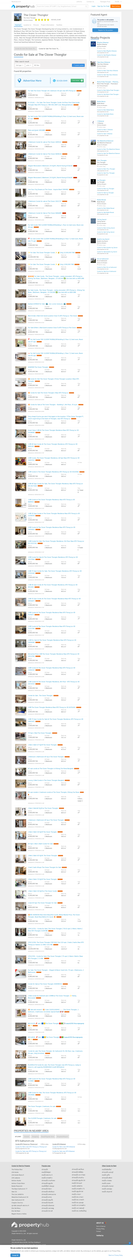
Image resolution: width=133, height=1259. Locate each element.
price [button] (27, 65)
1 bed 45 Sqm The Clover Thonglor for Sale (42, 903)
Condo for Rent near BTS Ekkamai (63, 1146)
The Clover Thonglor (36, 15)
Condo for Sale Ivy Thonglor (105, 193)
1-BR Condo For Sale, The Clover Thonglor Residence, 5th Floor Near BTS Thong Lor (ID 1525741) (56, 542)
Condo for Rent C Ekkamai (105, 129)
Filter (37, 65)
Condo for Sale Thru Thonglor (106, 173)
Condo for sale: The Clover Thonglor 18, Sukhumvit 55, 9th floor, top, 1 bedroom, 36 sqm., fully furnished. (55, 1052)
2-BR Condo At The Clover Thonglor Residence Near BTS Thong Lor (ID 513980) (51, 1079)
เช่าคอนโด (45, 1169)
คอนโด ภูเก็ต (106, 1175)
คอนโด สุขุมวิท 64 (77, 1191)
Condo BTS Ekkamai (59, 1144)
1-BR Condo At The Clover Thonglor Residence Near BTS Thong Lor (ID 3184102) (51, 668)
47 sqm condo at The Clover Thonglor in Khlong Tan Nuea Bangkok (50, 768)
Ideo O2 (14, 1192)
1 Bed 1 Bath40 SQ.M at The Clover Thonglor (43, 808)
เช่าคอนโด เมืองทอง (48, 1205)
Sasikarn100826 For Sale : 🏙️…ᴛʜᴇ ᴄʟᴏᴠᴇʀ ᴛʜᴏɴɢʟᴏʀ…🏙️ (47, 304)
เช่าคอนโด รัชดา (47, 1189)
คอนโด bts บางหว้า (78, 1200)
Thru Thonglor (102, 160)
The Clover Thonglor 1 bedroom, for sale (41, 1106)
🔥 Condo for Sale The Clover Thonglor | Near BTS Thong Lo (48, 392)
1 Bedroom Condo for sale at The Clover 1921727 (44, 201)
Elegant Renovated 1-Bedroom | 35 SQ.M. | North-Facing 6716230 (50, 165)
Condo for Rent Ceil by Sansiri (106, 228)
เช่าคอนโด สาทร (47, 1197)
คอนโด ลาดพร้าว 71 (78, 1189)
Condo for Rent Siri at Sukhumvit (107, 267)
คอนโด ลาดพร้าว (47, 1178)
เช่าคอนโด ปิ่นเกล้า (47, 1203)
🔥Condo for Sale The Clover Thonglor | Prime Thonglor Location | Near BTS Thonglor (53, 380)
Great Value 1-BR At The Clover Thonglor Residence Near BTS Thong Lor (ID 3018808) (53, 431)
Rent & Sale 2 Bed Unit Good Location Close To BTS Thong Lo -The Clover (52, 315)
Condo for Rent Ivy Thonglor (105, 189)
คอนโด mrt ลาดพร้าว (78, 1205)
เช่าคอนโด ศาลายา (108, 1186)
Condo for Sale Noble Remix (105, 114)
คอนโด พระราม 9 (47, 1175)
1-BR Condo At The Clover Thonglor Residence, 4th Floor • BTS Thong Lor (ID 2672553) (53, 682)
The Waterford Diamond (105, 141)
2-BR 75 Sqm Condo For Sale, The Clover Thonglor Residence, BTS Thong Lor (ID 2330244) (55, 572)
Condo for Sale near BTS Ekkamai (63, 1151)
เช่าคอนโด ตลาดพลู (48, 1208)
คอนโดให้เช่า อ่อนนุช (48, 1186)
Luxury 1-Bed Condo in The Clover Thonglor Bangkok (46, 780)
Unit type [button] (19, 65)
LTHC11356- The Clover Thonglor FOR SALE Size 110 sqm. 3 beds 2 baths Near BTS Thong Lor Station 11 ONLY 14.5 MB (56, 943)
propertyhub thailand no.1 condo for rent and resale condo (23, 6)
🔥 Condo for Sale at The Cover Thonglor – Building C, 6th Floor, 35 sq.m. (53, 404)
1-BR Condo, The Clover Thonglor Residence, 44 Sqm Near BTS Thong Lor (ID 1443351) (53, 459)
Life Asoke (15, 1172)
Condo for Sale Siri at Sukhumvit (106, 271)
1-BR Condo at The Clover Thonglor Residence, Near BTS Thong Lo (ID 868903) (51, 500)
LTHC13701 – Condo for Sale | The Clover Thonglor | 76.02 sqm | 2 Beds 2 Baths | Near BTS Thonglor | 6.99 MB (55, 929)
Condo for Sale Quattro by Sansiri (107, 252)
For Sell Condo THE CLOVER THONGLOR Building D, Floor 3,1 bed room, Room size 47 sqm (56, 117)
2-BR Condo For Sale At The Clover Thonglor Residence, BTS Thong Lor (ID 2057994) (53, 558)
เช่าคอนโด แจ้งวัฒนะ (48, 1192)
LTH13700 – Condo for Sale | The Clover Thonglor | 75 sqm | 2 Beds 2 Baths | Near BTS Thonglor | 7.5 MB (55, 957)
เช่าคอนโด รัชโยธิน (77, 1172)
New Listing (116, 6)
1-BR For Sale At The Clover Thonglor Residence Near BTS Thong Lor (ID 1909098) (52, 641)
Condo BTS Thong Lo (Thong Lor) (26, 1144)
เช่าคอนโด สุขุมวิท (47, 1183)
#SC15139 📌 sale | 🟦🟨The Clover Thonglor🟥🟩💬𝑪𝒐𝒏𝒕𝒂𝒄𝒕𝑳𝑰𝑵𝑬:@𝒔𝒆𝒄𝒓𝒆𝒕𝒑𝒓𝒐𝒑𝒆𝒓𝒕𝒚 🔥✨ (56, 1024)
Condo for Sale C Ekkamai (104, 134)
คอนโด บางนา (76, 1194)
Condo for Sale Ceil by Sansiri (105, 232)
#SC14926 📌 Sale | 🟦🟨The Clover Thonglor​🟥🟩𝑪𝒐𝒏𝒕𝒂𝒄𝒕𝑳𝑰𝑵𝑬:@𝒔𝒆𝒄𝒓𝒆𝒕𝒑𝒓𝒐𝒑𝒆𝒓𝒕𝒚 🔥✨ (55, 1038)
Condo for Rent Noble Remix (105, 110)
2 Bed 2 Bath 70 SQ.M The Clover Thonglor (42, 879)
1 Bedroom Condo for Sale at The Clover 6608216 (45, 154)
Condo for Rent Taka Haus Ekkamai (107, 70)
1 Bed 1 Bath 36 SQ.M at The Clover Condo (42, 891)
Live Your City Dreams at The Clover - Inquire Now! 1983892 (48, 189)
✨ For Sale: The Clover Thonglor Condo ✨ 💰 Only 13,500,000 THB (51, 252)
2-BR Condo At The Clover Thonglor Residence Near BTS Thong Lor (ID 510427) (51, 613)
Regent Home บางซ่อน (19, 1214)
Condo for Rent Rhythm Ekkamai (107, 51)
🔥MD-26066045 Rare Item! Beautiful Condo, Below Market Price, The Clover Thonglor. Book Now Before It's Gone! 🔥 (54, 915)
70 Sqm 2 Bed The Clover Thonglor (39, 733)
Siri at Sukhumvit (103, 258)
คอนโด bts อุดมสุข (78, 1202)
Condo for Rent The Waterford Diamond (109, 149)
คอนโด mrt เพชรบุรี (78, 1208)
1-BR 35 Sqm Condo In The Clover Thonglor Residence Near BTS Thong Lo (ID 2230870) (54, 514)
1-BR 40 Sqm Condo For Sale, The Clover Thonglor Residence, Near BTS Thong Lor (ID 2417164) (55, 484)
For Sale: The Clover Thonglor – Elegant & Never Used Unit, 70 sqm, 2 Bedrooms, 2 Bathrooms (56, 971)
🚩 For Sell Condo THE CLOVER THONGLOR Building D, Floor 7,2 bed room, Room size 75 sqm (55, 239)
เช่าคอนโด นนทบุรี (107, 1172)
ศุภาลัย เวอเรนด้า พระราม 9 (20, 1205)
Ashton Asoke (16, 1180)
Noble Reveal (101, 199)
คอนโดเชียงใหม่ (106, 1169)
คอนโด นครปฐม (107, 1189)
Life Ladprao (16, 1178)
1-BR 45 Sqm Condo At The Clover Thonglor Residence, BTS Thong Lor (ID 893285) (52, 585)
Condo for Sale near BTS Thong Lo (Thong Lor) (31, 1151)
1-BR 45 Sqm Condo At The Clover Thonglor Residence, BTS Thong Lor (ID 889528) (52, 445)
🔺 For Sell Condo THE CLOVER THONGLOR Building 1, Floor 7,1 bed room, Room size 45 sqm (55, 354)
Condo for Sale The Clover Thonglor (51, 48)
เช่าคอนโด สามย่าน (78, 1177)
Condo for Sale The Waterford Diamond (108, 153)
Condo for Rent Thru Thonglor (106, 169)
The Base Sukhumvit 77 (19, 1189)
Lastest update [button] (79, 65)
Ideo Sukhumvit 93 (18, 1200)
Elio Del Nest (16, 1211)
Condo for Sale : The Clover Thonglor (40, 695)
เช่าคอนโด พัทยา (107, 1178)
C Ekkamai (100, 121)
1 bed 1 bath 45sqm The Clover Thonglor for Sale (44, 867)
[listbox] (118, 1)
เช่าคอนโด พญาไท (47, 1200)
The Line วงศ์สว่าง (18, 1194)
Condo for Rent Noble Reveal (105, 208)
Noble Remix (101, 101)
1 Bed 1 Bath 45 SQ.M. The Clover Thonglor (42, 855)
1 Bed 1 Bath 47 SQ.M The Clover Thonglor (42, 744)
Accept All (15, 1255)
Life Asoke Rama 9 (18, 1175)
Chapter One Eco (17, 1203)
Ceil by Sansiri (102, 219)
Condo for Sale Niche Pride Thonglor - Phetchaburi (112, 94)
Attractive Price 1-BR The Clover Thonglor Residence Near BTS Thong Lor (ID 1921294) (53, 655)
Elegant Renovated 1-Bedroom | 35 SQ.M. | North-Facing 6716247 (50, 177)
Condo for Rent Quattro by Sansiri (107, 247)
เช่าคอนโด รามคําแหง (48, 1180)
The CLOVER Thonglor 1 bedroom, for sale (42, 1118)
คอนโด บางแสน (107, 1180)
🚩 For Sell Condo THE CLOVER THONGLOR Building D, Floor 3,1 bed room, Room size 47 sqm (55, 340)
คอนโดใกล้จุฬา (46, 1172)
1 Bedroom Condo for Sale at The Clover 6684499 (45, 213)
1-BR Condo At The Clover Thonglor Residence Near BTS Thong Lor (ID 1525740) (51, 627)
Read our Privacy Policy (116, 1255)
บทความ (79, 1)
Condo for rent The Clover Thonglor (27, 48)
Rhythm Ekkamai (102, 42)
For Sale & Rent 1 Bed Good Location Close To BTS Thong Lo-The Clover (52, 327)
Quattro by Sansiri (103, 239)
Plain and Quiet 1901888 (36, 130)
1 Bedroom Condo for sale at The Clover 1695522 (44, 142)
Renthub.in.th (16, 1)
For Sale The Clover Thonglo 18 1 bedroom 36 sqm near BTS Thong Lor (52, 90)
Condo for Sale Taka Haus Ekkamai (107, 75)
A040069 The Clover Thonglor (38, 367)
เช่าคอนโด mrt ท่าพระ (78, 1175)
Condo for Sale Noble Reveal (105, 212)
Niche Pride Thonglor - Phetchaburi (109, 81)
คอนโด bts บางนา (77, 1197)
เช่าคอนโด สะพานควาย (49, 1194)
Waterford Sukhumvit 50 (20, 1197)
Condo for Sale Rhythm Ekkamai (106, 55)
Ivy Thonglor (101, 180)
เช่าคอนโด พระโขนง (78, 1169)
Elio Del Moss (16, 1208)
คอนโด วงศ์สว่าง (77, 1186)
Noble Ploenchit (17, 1186)
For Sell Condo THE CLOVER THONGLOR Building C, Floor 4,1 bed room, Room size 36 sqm (55, 226)
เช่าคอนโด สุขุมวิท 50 (78, 1180)
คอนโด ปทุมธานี (107, 1192)
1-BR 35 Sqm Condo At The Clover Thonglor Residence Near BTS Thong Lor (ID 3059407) (54, 599)
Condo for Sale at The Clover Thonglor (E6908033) (45, 984)
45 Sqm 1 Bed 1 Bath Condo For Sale (40, 843)
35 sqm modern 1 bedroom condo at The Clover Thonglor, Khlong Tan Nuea (53, 792)
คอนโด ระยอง (106, 1183)
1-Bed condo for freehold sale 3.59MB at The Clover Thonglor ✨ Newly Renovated (52, 996)
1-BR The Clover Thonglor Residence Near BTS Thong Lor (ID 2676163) (51, 707)
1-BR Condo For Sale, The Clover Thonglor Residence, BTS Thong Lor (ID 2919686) (52, 1093)
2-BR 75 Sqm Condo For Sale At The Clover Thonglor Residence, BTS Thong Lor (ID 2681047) (55, 720)
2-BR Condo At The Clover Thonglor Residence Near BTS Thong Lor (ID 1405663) (51, 528)
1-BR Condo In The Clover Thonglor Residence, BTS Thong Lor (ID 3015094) (53, 471)
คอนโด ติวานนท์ (77, 1183)
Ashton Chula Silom (18, 1183)
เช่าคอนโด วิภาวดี (47, 1211)
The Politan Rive (17, 1169)
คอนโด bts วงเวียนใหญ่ (79, 1211)
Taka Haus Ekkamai (103, 62)
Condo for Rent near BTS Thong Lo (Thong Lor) (31, 1146)
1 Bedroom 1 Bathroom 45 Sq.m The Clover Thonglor (46, 756)
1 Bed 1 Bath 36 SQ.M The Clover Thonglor (42, 832)
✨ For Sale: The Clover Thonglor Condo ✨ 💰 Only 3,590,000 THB (51, 264)
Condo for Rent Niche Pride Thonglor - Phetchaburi (112, 90)
